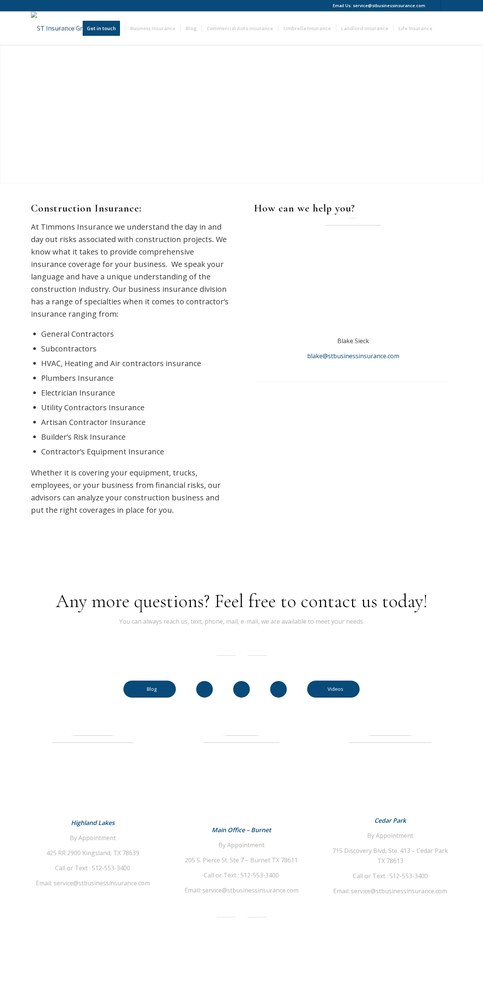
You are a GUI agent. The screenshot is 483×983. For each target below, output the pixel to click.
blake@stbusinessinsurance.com (353, 356)
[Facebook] (434, 5)
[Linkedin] (446, 5)
